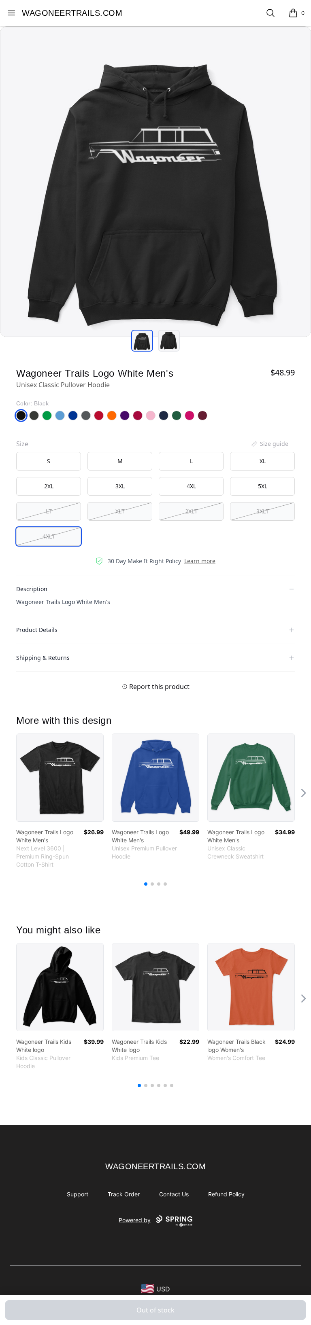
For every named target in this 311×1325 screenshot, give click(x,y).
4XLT (49, 536)
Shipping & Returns (43, 657)
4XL (191, 486)
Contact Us (174, 1194)
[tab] (142, 341)
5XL (262, 486)
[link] (60, 777)
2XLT (191, 511)
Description (31, 589)
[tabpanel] (155, 181)
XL (263, 461)
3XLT (262, 511)
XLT (120, 511)
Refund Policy (226, 1194)
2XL (48, 486)
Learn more (199, 561)
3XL (120, 486)
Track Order (124, 1194)
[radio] (48, 461)
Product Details (37, 630)
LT (49, 511)
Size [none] (22, 443)
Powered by (135, 1220)
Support (77, 1194)
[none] (269, 444)
